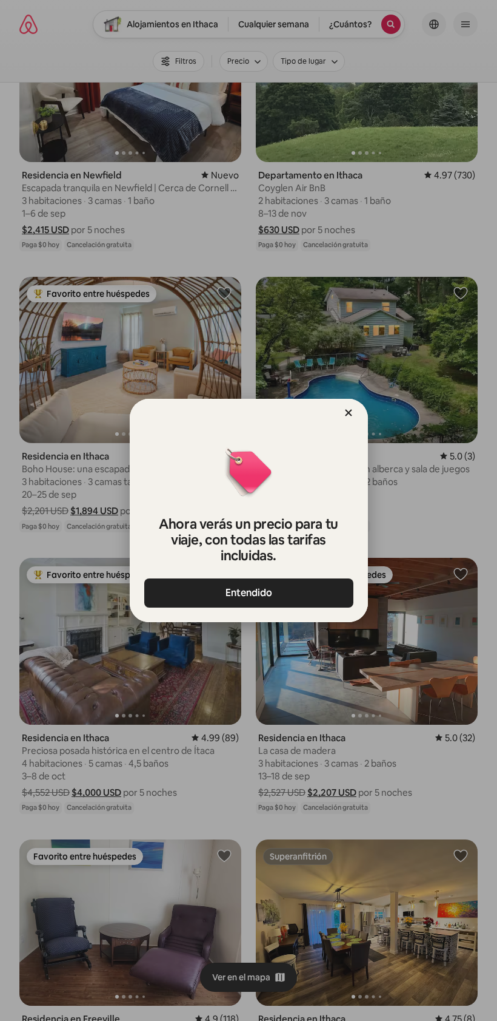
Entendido (248, 592)
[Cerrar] (348, 413)
